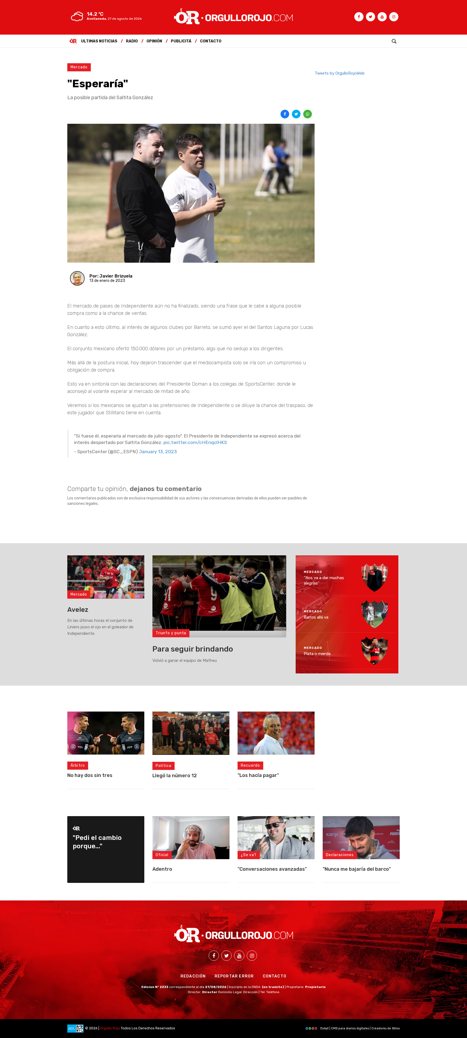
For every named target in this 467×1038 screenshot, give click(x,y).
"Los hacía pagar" (258, 775)
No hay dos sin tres (89, 775)
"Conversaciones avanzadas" (272, 869)
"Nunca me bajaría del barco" (357, 869)
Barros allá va (316, 617)
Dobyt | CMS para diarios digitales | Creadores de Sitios (359, 1028)
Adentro (162, 869)
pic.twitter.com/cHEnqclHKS (195, 442)
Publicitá (181, 41)
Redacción (193, 976)
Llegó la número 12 (174, 776)
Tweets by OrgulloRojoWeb (340, 73)
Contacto (210, 41)
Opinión (154, 41)
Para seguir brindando (192, 649)
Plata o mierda (317, 653)
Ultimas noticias (99, 41)
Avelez (77, 609)
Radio (132, 41)
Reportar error (234, 976)
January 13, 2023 (158, 451)
